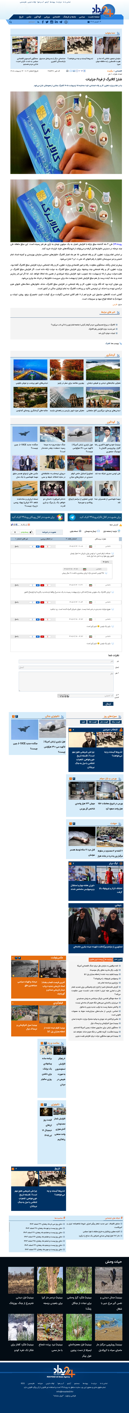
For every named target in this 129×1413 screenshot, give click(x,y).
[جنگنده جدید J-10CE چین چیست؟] (25, 434)
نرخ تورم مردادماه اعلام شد (108, 982)
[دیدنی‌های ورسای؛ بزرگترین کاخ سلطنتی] (103, 397)
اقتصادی (118, 71)
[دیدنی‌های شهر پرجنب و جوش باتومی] (30, 370)
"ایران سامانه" (58, 1395)
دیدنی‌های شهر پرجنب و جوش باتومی (32, 383)
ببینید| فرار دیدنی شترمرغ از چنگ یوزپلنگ (21, 1301)
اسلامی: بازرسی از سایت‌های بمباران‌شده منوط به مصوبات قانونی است (96, 1013)
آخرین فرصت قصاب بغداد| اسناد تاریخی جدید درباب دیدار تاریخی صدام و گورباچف (53, 988)
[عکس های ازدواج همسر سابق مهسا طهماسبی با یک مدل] (25, 463)
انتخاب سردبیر (110, 730)
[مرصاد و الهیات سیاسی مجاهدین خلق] (24, 968)
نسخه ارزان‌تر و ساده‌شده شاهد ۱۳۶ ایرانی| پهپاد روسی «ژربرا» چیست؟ (26, 502)
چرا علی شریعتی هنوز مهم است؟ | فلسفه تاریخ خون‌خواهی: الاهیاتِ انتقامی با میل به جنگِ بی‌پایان (83, 759)
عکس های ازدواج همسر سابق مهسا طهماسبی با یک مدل (25, 475)
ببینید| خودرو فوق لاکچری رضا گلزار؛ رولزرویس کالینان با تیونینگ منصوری (107, 448)
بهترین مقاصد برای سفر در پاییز (71, 383)
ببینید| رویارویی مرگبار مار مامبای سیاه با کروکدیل (109, 1347)
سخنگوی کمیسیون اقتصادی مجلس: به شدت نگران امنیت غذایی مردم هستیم (27, 61)
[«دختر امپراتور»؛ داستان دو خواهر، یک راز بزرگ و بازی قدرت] (52, 488)
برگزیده (110, 71)
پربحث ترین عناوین (96, 959)
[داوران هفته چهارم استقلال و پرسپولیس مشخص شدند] (81, 873)
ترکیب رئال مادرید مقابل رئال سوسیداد (104, 970)
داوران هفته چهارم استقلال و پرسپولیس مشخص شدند (82, 887)
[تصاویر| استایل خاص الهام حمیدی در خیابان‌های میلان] (80, 463)
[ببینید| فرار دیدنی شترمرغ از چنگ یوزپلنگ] (21, 1280)
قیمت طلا (92, 722)
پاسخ (16, 546)
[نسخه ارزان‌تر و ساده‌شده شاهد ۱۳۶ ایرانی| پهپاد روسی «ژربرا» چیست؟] (25, 488)
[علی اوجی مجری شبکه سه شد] (107, 463)
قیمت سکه (116, 722)
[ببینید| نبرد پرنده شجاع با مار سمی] (50, 1327)
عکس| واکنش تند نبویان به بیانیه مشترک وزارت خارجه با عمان (95, 1019)
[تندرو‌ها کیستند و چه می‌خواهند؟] (80, 45)
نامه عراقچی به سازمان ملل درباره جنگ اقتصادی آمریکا (97, 965)
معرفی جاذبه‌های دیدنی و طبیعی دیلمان (103, 383)
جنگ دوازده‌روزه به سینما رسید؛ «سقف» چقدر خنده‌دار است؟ (53, 448)
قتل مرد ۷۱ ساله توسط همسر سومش (82, 852)
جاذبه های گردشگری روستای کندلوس (32, 410)
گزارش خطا (114, 524)
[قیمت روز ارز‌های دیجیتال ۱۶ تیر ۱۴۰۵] (46, 1112)
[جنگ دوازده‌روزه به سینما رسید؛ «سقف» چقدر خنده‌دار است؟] (52, 434)
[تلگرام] (95, 517)
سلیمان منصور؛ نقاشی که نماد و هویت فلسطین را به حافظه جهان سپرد (108, 61)
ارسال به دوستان (90, 531)
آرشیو (47, 2)
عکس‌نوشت (57, 958)
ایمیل (117, 667)
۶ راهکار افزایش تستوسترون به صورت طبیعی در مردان (60, 1072)
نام (118, 661)
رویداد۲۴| (117, 244)
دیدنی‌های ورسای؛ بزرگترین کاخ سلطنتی (103, 410)
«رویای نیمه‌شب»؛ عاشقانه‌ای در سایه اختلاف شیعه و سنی (53, 475)
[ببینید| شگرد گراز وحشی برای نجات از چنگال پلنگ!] (79, 1280)
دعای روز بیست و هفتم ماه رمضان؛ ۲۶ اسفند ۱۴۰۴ (43, 1236)
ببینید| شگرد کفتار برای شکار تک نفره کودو (22, 1347)
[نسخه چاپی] (67, 70)
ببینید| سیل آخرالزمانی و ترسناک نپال (104, 1023)
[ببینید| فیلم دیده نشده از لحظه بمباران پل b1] (52, 1014)
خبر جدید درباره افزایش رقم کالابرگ (102, 329)
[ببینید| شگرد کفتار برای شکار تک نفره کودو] (21, 1327)
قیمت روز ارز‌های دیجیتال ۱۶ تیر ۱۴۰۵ (47, 1128)
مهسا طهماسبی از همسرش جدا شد (107, 500)
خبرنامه (40, 1383)
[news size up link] (84, 71)
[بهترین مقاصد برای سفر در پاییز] (66, 370)
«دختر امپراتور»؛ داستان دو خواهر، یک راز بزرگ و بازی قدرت (54, 502)
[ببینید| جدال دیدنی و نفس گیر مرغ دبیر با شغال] (108, 1280)
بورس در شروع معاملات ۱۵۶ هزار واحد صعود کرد (110, 806)
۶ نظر (110, 74)
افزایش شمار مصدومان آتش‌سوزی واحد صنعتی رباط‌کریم (59, 1129)
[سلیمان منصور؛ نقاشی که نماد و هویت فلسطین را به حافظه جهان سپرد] (107, 45)
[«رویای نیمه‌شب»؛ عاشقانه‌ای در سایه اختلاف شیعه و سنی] (52, 463)
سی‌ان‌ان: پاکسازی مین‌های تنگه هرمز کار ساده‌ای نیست (97, 1002)
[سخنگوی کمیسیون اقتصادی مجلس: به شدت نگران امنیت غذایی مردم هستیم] (25, 45)
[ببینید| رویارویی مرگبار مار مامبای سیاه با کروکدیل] (108, 1327)
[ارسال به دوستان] (71, 70)
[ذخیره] (74, 71)
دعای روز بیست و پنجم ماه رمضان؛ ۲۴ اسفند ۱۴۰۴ (43, 1245)
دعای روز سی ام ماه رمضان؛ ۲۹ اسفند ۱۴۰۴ (46, 1224)
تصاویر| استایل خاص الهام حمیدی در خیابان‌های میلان (81, 475)
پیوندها (52, 2)
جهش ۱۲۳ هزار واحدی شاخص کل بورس (85, 806)
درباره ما (59, 2)
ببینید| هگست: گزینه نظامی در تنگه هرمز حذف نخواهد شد (95, 1031)
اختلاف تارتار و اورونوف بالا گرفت (110, 890)
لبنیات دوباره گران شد (106, 333)
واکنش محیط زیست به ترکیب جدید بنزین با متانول (99, 1007)
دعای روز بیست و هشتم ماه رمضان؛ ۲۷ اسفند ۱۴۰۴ (42, 1232)
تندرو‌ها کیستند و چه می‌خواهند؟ (80, 58)
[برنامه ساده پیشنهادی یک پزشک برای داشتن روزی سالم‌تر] (46, 1050)
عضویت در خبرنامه (49, 532)
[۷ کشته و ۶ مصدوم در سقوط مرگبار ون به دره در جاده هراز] (109, 837)
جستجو (76, 1383)
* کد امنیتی (117, 696)
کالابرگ (107, 343)
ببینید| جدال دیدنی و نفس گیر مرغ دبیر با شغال (111, 1303)
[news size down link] (77, 71)
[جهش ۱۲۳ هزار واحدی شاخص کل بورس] (81, 791)
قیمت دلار (104, 722)
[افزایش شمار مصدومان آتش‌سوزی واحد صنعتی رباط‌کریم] (59, 1111)
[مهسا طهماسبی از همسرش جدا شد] (107, 488)
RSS (23, 1383)
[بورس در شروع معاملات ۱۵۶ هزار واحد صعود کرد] (109, 791)
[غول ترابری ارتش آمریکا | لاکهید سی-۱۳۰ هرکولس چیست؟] (80, 434)
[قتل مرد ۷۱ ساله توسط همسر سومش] (81, 836)
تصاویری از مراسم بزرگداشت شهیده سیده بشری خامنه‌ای (98, 947)
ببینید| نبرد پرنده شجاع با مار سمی (50, 1347)
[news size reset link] (81, 71)
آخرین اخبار (118, 959)
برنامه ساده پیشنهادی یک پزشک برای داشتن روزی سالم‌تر (46, 1069)
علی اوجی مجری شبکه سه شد (107, 473)
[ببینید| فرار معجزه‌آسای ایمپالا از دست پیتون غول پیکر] (79, 1327)
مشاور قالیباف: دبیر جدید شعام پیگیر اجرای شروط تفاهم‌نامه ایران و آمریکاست (94, 1225)
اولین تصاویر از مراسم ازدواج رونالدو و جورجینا (81, 500)
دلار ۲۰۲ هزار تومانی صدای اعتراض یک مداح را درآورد (99, 1235)
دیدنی (118, 905)
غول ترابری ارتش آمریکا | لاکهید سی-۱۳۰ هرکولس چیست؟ (82, 448)
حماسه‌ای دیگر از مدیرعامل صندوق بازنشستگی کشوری (52, 60)
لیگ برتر (113, 863)
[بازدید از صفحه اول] (119, 531)
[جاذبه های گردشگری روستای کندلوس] (30, 397)
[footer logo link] (61, 1373)
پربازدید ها (108, 959)
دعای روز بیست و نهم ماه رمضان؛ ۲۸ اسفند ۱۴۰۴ (44, 1228)
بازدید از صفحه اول (110, 531)
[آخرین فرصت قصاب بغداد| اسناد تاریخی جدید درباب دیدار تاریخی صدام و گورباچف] (52, 969)
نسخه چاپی (74, 531)
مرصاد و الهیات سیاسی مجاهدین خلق (27, 984)
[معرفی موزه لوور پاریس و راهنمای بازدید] (66, 397)
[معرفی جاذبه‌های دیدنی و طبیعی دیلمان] (103, 370)
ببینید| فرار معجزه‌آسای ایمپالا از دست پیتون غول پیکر (79, 1350)
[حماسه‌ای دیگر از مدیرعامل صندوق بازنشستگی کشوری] (52, 45)
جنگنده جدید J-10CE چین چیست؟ (26, 446)
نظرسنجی (23, 2)
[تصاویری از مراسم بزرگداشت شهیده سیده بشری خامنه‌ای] (95, 926)
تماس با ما (66, 2)
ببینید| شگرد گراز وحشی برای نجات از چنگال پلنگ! (79, 1303)
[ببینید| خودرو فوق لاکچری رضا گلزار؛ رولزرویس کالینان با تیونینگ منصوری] (107, 434)
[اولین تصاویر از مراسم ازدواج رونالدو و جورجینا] (80, 488)
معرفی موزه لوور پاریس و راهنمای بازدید (67, 410)
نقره (83, 722)
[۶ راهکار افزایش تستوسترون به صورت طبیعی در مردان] (59, 1050)
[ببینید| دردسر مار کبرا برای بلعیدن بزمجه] (50, 1280)
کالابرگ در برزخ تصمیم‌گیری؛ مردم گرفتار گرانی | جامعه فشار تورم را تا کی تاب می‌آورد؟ (83, 324)
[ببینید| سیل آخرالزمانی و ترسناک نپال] (24, 1013)
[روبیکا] (37, 517)
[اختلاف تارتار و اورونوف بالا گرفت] (109, 875)
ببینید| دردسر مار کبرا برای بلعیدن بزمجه (52, 1301)
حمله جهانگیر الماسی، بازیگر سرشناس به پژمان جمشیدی (97, 998)
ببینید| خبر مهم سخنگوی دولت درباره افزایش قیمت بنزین (96, 1036)
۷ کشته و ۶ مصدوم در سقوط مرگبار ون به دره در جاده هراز (110, 853)
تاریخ (57, 1169)
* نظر (117, 673)
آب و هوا (40, 2)
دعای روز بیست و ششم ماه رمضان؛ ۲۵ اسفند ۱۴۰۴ (43, 1241)
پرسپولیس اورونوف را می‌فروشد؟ (105, 978)
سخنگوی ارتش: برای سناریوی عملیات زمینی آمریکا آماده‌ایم (96, 1027)
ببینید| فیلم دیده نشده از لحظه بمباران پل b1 (101, 974)
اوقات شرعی (32, 2)
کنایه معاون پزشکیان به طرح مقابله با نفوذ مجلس (101, 1231)
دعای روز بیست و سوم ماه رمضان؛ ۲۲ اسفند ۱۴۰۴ (43, 1249)
